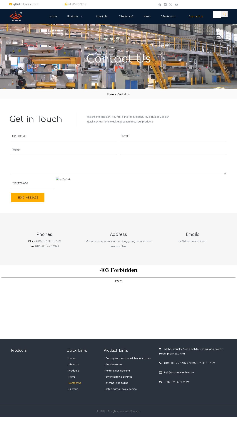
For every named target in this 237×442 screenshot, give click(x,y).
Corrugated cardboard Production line (128, 358)
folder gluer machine (118, 370)
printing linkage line (117, 382)
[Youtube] (176, 4)
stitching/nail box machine (121, 389)
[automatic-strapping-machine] (51, 381)
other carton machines (119, 376)
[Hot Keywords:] (224, 14)
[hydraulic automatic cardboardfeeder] (35, 381)
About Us (74, 364)
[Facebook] (160, 4)
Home (72, 358)
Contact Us (75, 382)
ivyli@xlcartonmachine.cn (25, 4)
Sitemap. (135, 411)
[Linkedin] (165, 4)
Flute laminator (114, 364)
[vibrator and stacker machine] (18, 381)
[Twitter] (171, 4)
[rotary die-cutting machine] (18, 364)
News (72, 376)
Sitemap (73, 389)
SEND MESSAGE (28, 197)
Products (74, 370)
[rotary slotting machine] (35, 364)
